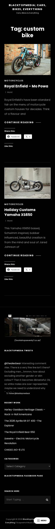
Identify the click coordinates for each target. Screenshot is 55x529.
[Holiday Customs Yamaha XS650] (27, 183)
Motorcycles (13, 80)
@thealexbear (12, 357)
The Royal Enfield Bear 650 (19, 432)
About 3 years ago (13, 391)
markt (9, 92)
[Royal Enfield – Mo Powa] (27, 59)
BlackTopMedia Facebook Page (23, 475)
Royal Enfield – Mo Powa (26, 86)
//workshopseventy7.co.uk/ (27, 340)
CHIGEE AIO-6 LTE (14, 449)
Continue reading (22, 122)
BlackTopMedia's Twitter (38, 391)
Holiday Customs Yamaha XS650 (19, 212)
